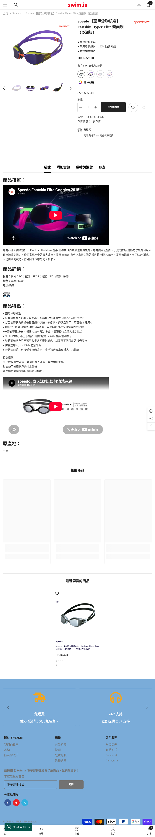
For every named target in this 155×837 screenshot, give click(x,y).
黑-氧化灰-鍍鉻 (56, 663)
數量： (81, 99)
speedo (59, 641)
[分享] (141, 107)
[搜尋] (16, 4)
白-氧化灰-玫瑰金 (60, 663)
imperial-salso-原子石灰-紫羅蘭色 (58, 663)
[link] (27, 550)
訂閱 (71, 784)
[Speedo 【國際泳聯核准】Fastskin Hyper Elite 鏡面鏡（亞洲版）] (78, 614)
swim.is (32, 821)
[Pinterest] (16, 802)
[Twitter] (24, 802)
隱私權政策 (17, 776)
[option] (37, 47)
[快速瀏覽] (57, 602)
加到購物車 (113, 107)
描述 (47, 167)
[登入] (139, 5)
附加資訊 (63, 167)
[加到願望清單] (133, 107)
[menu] (5, 4)
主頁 (5, 13)
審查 (101, 167)
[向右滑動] (146, 707)
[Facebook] (7, 802)
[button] (4, 88)
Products (17, 13)
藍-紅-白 (62, 663)
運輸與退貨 (84, 167)
